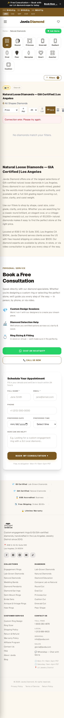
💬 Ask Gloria (53, 31)
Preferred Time (41, 418)
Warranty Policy (11, 638)
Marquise (28, 57)
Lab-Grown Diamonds (14, 573)
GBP (19, 14)
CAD (12, 14)
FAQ (6, 651)
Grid (52, 110)
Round (18, 45)
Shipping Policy (11, 629)
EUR (26, 14)
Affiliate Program (12, 642)
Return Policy (47, 686)
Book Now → (50, 4)
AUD (33, 14)
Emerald (42, 45)
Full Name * (13, 391)
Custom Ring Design (13, 621)
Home (5, 31)
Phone (10, 405)
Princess (30, 45)
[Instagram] (13, 555)
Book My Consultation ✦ (32, 456)
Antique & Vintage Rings (15, 603)
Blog (6, 659)
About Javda (10, 655)
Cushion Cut (40, 599)
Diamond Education (44, 578)
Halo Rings (9, 608)
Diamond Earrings (12, 590)
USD (6, 14)
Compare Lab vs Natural (46, 582)
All (7, 45)
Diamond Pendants (12, 586)
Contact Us (9, 646)
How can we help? (17, 432)
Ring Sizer (8, 625)
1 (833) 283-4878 (42, 624)
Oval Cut (39, 590)
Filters (53, 77)
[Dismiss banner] (60, 4)
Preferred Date (15, 418)
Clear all (17, 88)
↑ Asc (23, 110)
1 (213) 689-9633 (42, 631)
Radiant (55, 45)
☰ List (42, 110)
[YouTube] (26, 555)
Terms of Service (32, 686)
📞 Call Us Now (32, 360)
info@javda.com (42, 639)
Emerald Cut (40, 603)
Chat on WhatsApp (34, 351)
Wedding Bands (11, 582)
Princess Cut (40, 595)
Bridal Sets (9, 599)
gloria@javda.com (43, 647)
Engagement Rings (12, 569)
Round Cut (39, 586)
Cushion (8, 69)
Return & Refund (11, 634)
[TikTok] (32, 555)
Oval (7, 57)
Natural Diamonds (12, 578)
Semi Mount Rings (12, 595)
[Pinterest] (19, 555)
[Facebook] (6, 555)
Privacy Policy (17, 686)
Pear (17, 57)
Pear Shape (40, 608)
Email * (37, 391)
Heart (40, 57)
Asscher (52, 57)
